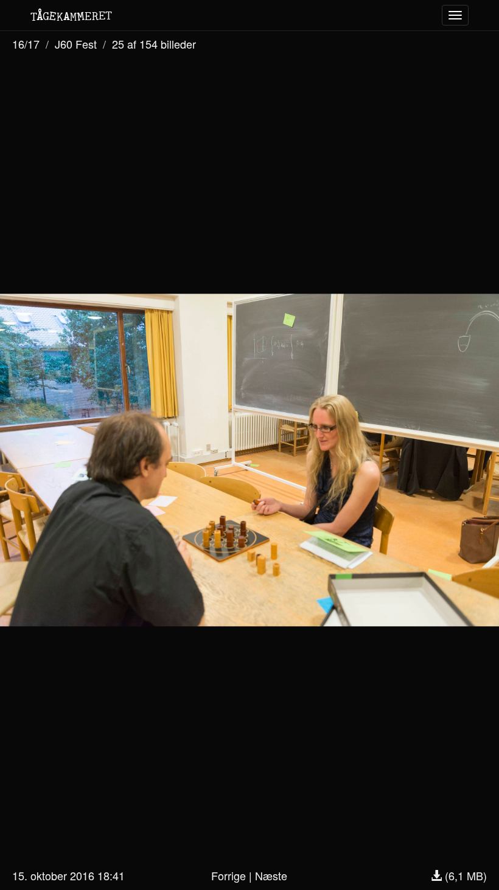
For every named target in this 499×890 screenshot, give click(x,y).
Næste (271, 875)
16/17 (26, 44)
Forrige (228, 875)
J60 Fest (76, 44)
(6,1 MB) (464, 875)
